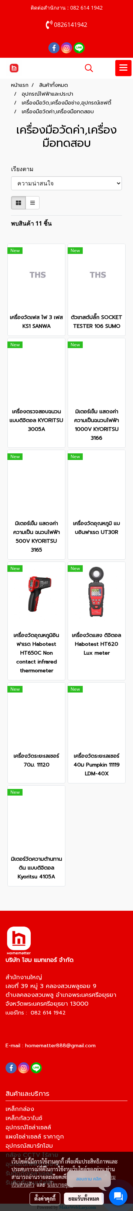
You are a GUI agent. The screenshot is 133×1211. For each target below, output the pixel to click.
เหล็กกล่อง (20, 1109)
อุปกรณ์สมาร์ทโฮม (29, 1145)
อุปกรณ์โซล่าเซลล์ (28, 1127)
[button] (86, 68)
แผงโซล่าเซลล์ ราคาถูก (35, 1136)
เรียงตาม (24, 169)
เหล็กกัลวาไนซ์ (24, 1118)
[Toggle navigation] (123, 68)
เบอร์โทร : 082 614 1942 (36, 1013)
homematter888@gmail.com (60, 1045)
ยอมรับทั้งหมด (83, 1198)
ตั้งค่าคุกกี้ (44, 1198)
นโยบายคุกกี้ (60, 1184)
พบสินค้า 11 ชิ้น (31, 223)
